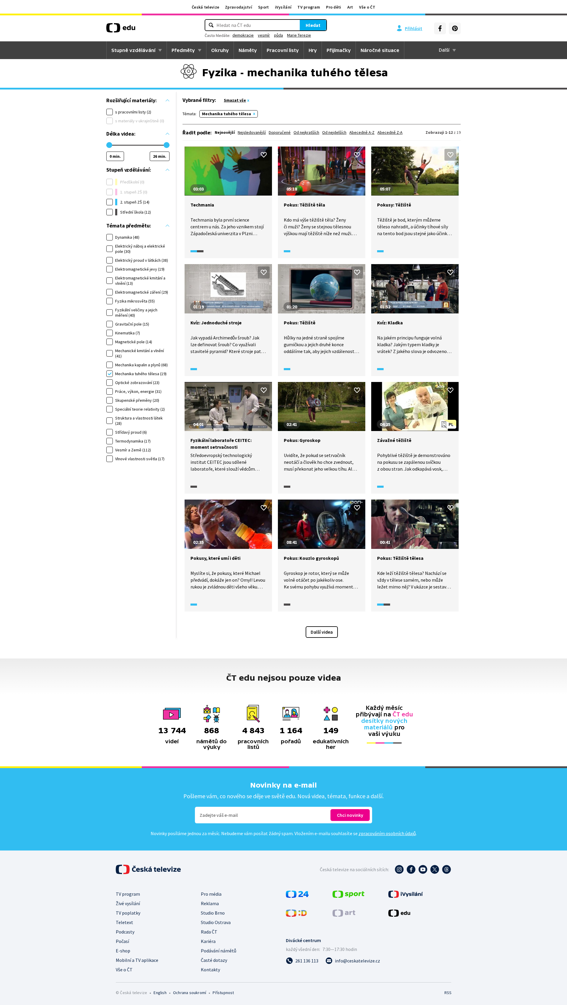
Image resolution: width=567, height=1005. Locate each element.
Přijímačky (339, 50)
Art (350, 7)
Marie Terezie (299, 35)
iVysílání (283, 7)
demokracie (243, 35)
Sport (263, 7)
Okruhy (220, 50)
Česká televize (205, 7)
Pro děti (333, 7)
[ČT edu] (120, 29)
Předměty (183, 50)
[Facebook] (440, 28)
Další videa (322, 632)
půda (278, 35)
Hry (313, 50)
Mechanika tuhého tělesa (226, 113)
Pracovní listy (283, 50)
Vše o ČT (367, 7)
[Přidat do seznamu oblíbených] (264, 155)
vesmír (264, 35)
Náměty (248, 50)
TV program (308, 7)
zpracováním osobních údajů (387, 833)
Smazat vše (235, 100)
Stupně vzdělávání (133, 50)
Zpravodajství (238, 7)
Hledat (313, 25)
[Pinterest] (455, 28)
